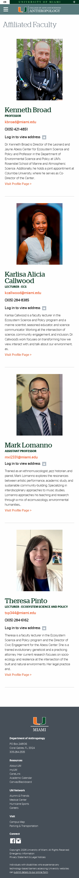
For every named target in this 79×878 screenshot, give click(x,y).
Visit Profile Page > (18, 183)
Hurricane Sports (19, 804)
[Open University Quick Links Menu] (74, 2)
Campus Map (17, 822)
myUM (13, 770)
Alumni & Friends (19, 796)
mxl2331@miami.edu (21, 457)
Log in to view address (22, 137)
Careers (14, 808)
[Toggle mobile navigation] (6, 9)
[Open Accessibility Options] (5, 2)
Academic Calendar (21, 778)
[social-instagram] (18, 840)
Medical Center (18, 800)
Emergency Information (22, 853)
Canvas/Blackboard (21, 782)
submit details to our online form (31, 872)
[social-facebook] (12, 840)
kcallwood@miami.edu (23, 293)
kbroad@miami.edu (20, 122)
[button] (70, 867)
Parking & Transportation (24, 826)
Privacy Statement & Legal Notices (28, 857)
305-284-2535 (17, 752)
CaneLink (15, 774)
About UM (15, 766)
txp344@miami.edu (20, 613)
